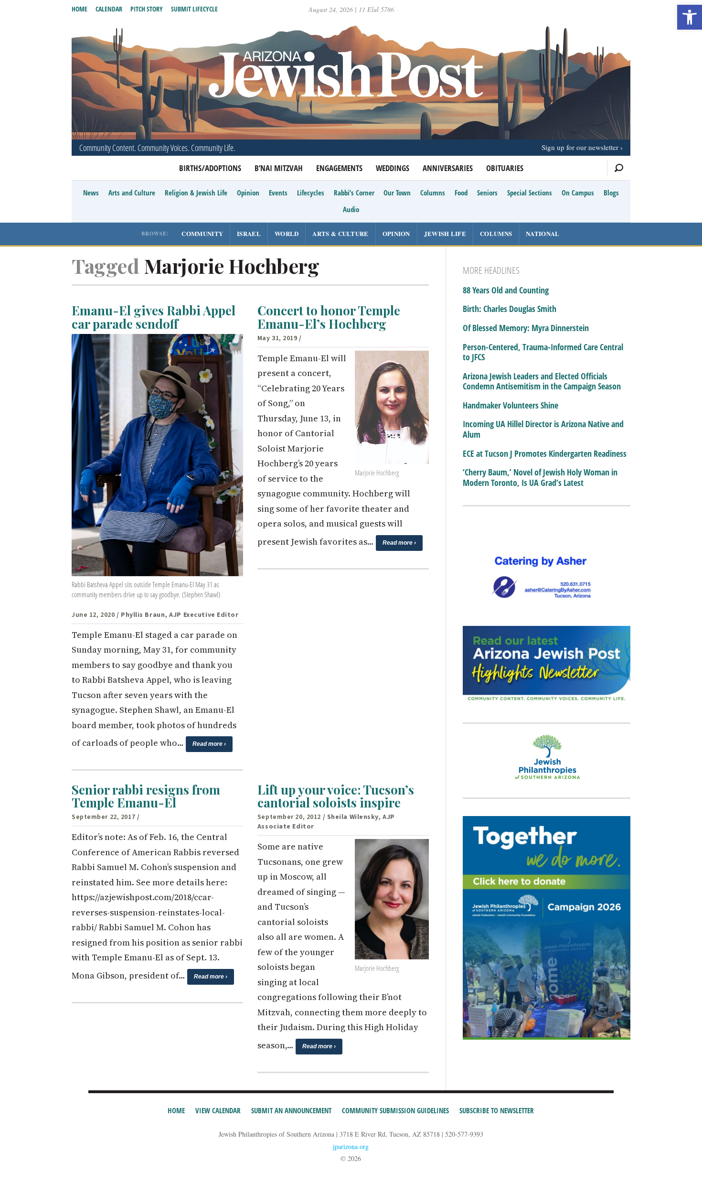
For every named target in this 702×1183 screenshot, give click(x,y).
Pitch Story (146, 8)
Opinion (248, 192)
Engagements (339, 167)
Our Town (397, 192)
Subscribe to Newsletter (496, 1110)
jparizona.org (351, 1146)
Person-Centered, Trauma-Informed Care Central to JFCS (543, 352)
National (542, 233)
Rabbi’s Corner (354, 192)
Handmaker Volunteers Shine (510, 405)
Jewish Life (445, 233)
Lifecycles (310, 192)
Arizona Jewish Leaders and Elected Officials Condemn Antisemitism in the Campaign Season (542, 381)
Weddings (392, 167)
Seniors (487, 192)
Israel (249, 233)
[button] (689, 17)
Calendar (109, 8)
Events (278, 192)
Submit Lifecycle (194, 8)
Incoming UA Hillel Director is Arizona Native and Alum (543, 429)
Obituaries (504, 167)
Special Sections (529, 192)
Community (202, 233)
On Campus (578, 192)
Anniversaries (448, 167)
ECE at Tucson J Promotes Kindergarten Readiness (545, 454)
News (91, 192)
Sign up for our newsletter (580, 147)
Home (79, 8)
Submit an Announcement (291, 1110)
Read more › (209, 744)
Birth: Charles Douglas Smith (509, 309)
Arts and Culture (131, 192)
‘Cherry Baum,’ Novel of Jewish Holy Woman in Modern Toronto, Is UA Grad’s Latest (540, 477)
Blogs (611, 192)
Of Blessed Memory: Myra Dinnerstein (526, 328)
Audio (351, 209)
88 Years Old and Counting (506, 290)
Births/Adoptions (210, 167)
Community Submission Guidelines (395, 1110)
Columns (432, 192)
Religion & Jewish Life (196, 192)
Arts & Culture (340, 233)
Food (461, 192)
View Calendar (218, 1110)
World (287, 233)
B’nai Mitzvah (279, 167)
